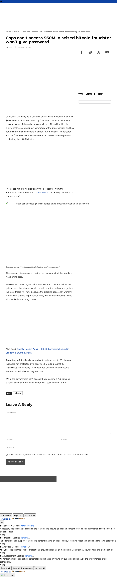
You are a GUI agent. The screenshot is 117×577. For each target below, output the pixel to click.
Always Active (27, 525)
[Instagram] (90, 52)
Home (8, 31)
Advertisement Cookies (13, 556)
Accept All (30, 515)
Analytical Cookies (10, 547)
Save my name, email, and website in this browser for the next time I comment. (49, 454)
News (16, 31)
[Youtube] (107, 52)
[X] (15, 55)
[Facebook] (8, 55)
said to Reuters (42, 192)
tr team (9, 47)
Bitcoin (18, 393)
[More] (35, 55)
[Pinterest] (22, 55)
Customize (6, 515)
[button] (113, 6)
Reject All (18, 515)
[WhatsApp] (28, 55)
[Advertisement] (58, 20)
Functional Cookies (11, 537)
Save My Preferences (23, 568)
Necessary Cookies (11, 525)
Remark (24, 537)
